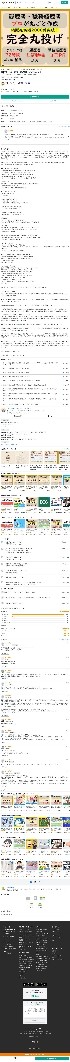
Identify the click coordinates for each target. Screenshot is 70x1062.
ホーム (2, 69)
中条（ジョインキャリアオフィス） (16, 408)
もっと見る (7, 139)
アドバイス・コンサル (47, 121)
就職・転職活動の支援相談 (29, 69)
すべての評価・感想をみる (63, 126)
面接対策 (39, 121)
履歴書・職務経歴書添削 (15, 121)
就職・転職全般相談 (41, 69)
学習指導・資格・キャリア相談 (13, 69)
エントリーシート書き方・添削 (28, 121)
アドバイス (12, 118)
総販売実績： (10, 84)
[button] (35, 543)
